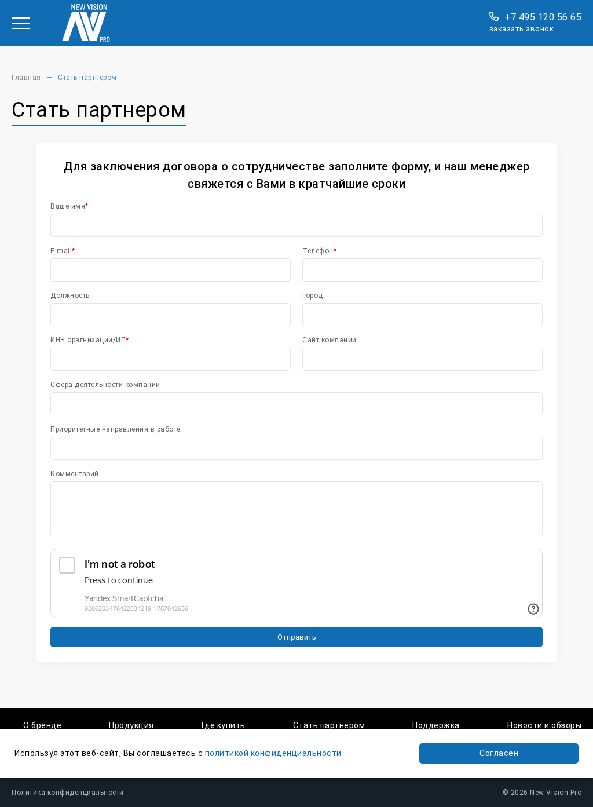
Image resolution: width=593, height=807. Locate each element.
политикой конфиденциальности (273, 753)
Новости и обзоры (544, 725)
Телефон (318, 251)
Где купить (224, 725)
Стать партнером (329, 725)
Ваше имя (67, 206)
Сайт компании (329, 340)
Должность (70, 295)
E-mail (61, 251)
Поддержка (436, 725)
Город (312, 295)
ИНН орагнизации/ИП (88, 340)
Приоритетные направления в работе (115, 429)
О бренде (42, 725)
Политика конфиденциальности (68, 792)
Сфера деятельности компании (105, 385)
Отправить (296, 637)
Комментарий (74, 474)
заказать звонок (521, 28)
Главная (26, 78)
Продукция (131, 725)
